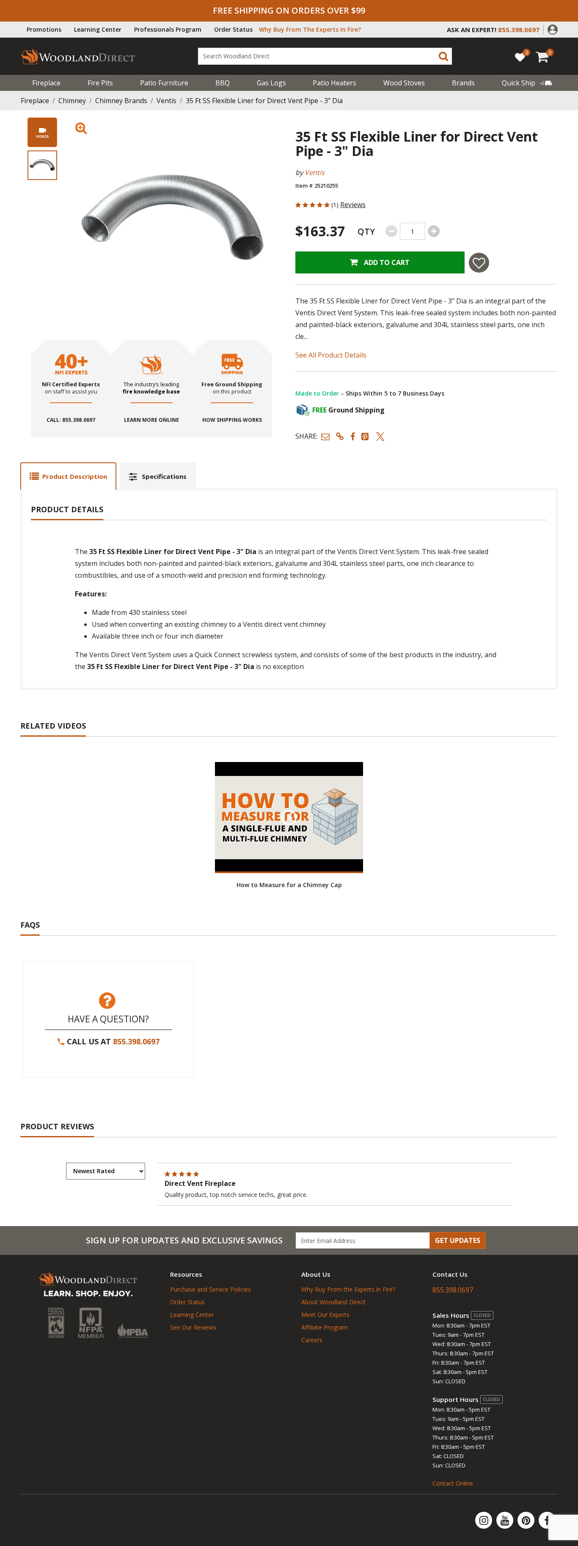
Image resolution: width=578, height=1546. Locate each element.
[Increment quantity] (433, 231)
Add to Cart (386, 262)
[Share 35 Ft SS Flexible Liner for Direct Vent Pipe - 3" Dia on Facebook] (352, 436)
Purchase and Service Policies (210, 1289)
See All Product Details (330, 355)
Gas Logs (271, 82)
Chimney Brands (121, 100)
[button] (553, 28)
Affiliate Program (324, 1327)
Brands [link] (463, 82)
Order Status (233, 29)
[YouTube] (506, 1520)
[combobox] (325, 56)
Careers (311, 1340)
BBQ (222, 82)
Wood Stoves (404, 82)
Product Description (74, 476)
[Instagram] (484, 1520)
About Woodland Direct (333, 1302)
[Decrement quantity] (391, 231)
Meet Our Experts (325, 1315)
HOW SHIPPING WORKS (232, 420)
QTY (366, 231)
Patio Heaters (334, 82)
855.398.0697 (136, 1041)
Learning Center (97, 29)
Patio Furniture (164, 82)
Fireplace (46, 82)
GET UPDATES (457, 1240)
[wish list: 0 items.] (520, 57)
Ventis (166, 100)
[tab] (68, 476)
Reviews (353, 204)
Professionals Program (167, 29)
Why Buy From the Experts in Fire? (348, 1289)
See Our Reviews (193, 1327)
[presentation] (42, 165)
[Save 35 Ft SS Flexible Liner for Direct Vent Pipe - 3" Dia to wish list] (479, 263)
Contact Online (452, 1483)
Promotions (44, 29)
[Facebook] (547, 1520)
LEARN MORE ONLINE (151, 420)
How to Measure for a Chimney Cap (289, 885)
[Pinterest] (527, 1520)
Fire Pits (100, 82)
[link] (527, 83)
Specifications (164, 476)
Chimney (72, 100)
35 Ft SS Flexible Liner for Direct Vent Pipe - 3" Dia (264, 100)
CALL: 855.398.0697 (71, 420)
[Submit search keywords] (443, 56)
